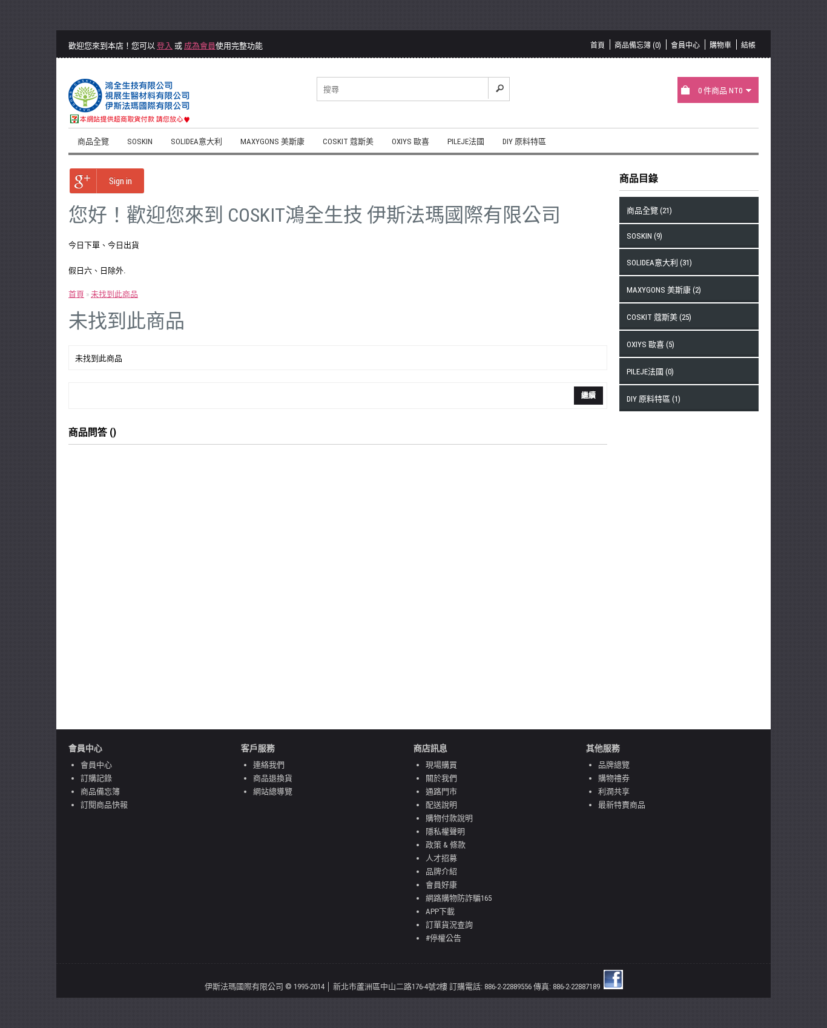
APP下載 (440, 911)
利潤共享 (614, 791)
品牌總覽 (614, 764)
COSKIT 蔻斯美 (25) (659, 317)
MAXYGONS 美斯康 (272, 141)
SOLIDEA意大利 (196, 141)
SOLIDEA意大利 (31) (659, 262)
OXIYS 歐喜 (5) (650, 344)
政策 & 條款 (446, 844)
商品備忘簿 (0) (637, 45)
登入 (165, 45)
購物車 (720, 45)
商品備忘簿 (100, 791)
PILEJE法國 (465, 141)
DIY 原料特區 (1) (653, 398)
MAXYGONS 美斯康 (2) (664, 289)
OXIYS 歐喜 (410, 141)
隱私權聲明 (445, 831)
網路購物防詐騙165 (459, 898)
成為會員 (200, 45)
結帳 (748, 45)
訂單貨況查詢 (449, 924)
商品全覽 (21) (649, 210)
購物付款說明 (449, 818)
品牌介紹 (441, 871)
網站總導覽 (272, 791)
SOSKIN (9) (644, 235)
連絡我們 (269, 764)
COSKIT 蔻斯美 (348, 141)
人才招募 (441, 858)
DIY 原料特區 (524, 141)
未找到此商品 (114, 294)
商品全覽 (93, 141)
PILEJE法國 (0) (650, 371)
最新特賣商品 (621, 804)
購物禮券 (614, 778)
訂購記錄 (96, 778)
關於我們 (441, 778)
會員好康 (441, 884)
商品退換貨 (272, 778)
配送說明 (441, 804)
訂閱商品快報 (104, 804)
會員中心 (685, 45)
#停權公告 (443, 938)
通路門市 (441, 791)
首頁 (597, 45)
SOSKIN (140, 141)
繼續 (588, 395)
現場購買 (441, 764)
